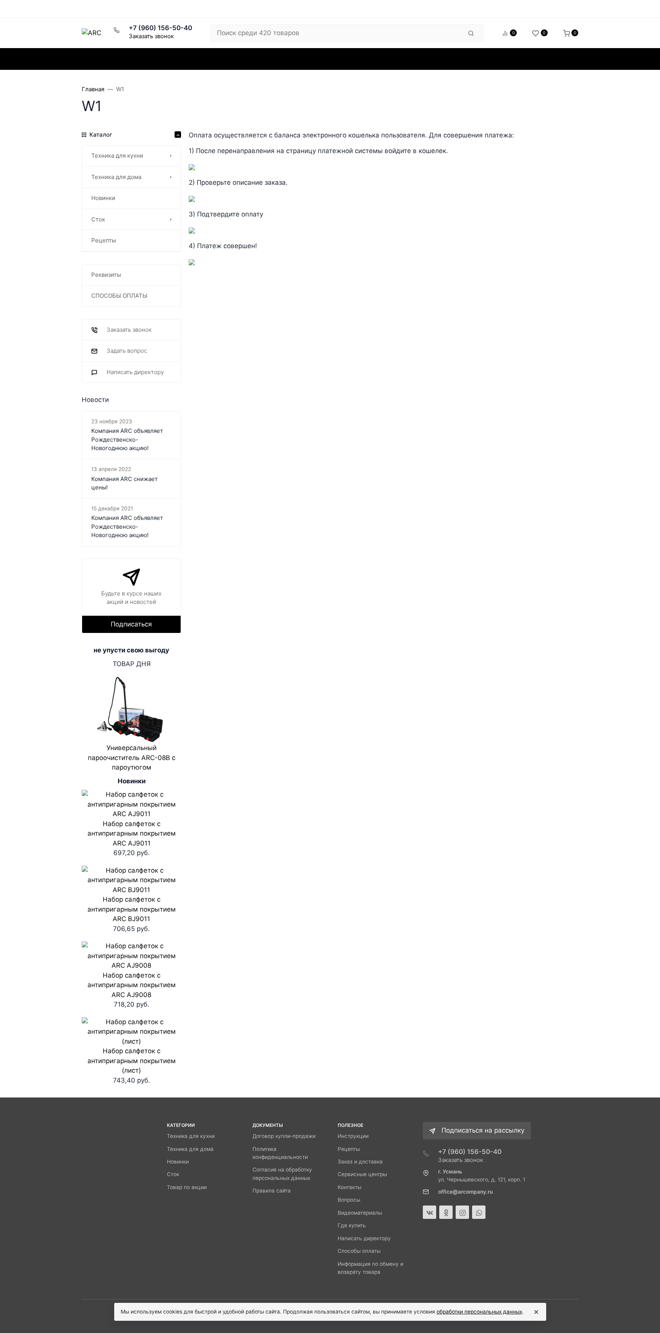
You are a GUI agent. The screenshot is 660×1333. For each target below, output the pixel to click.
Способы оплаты (359, 1251)
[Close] (536, 1312)
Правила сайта (271, 1191)
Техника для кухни (191, 1136)
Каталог (111, 59)
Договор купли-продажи (283, 1136)
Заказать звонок (151, 36)
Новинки (178, 1162)
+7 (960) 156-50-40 (160, 28)
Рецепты (349, 1149)
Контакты (349, 1187)
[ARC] (91, 33)
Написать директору (364, 1238)
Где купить (352, 1225)
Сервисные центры (362, 1174)
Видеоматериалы (360, 1213)
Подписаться (131, 624)
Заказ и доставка (360, 1162)
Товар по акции (187, 1187)
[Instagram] (462, 1212)
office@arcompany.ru (465, 1192)
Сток (173, 1174)
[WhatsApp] (478, 1212)
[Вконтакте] (429, 1212)
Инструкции (353, 1136)
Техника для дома (190, 1149)
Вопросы (349, 1200)
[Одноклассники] (446, 1212)
